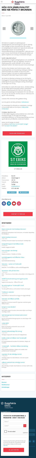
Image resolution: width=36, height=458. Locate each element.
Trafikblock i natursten (8, 292)
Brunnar (4, 382)
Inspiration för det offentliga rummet (12, 354)
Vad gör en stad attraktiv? (9, 307)
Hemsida (13, 192)
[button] (3, 28)
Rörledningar (5, 387)
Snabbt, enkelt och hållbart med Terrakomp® (14, 338)
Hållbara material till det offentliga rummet (13, 362)
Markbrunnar (6, 384)
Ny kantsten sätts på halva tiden (10, 270)
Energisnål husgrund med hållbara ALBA (12, 244)
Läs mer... (5, 445)
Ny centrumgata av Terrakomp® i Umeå (13, 285)
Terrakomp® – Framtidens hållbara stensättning (15, 346)
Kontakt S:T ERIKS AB (18, 214)
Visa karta (24, 192)
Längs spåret (5, 323)
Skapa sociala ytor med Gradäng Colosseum (14, 229)
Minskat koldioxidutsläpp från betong (12, 331)
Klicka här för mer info (17, 133)
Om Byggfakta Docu (6, 411)
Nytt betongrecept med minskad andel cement (14, 315)
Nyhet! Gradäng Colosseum (9, 237)
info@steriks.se (15, 186)
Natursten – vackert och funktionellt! (11, 264)
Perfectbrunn (25, 102)
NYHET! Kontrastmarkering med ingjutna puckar (15, 279)
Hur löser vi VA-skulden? (10, 125)
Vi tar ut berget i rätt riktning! (9, 250)
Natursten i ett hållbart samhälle (10, 299)
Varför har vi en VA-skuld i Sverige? (18, 124)
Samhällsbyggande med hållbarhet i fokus (13, 257)
